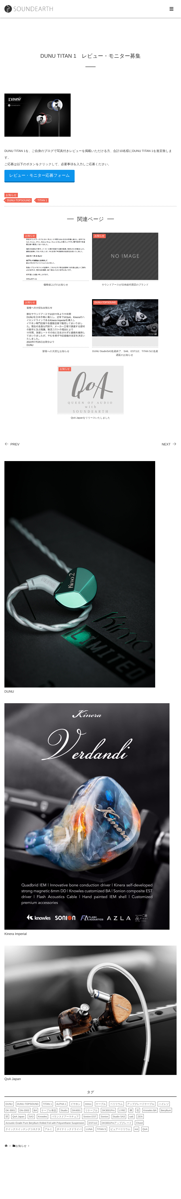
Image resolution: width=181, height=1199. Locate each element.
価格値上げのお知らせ (55, 284)
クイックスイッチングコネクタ (23, 1129)
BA (35, 1110)
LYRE (122, 1110)
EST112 (93, 1123)
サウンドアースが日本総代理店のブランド (125, 284)
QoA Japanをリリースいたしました (90, 418)
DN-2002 (24, 1110)
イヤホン (76, 1104)
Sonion (104, 1116)
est (136, 1129)
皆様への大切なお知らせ (56, 351)
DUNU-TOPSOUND (18, 200)
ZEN (140, 1116)
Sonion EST (89, 1116)
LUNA (89, 1129)
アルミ (48, 1129)
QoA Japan (18, 1116)
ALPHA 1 (61, 1104)
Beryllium (166, 1110)
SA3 (31, 1116)
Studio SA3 (119, 1116)
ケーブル (101, 1104)
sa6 (131, 1116)
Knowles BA (149, 1110)
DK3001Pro (108, 1110)
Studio (64, 1110)
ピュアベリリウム (120, 1129)
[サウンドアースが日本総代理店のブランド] (125, 277)
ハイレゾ (164, 1104)
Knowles (42, 1116)
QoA (145, 1129)
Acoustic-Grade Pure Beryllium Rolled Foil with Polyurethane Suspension (45, 1123)
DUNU (9, 1104)
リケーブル (91, 1110)
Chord (139, 1123)
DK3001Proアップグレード (117, 1123)
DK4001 (76, 1110)
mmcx (88, 1104)
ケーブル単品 (48, 1110)
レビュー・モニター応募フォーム (39, 175)
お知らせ (11, 195)
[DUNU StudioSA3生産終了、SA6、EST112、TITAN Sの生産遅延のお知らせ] (125, 333)
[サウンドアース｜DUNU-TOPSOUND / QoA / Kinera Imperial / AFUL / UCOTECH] (28, 8)
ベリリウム (116, 1104)
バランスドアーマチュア (65, 1116)
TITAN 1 (42, 200)
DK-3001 (10, 1110)
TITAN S (101, 1129)
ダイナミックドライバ (69, 1129)
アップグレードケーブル (140, 1104)
